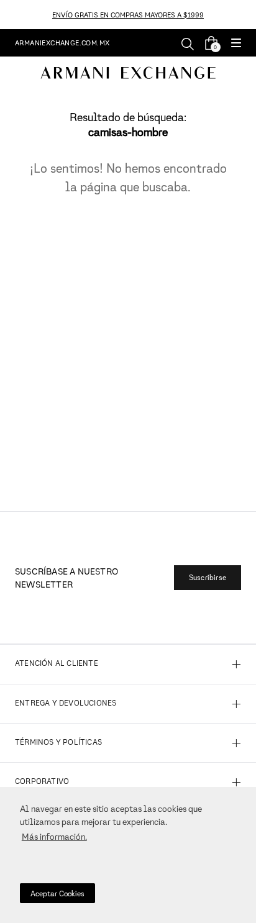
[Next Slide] (249, 14)
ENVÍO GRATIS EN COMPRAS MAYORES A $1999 (128, 14)
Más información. (54, 836)
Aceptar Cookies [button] (57, 893)
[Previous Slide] (7, 14)
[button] (236, 44)
